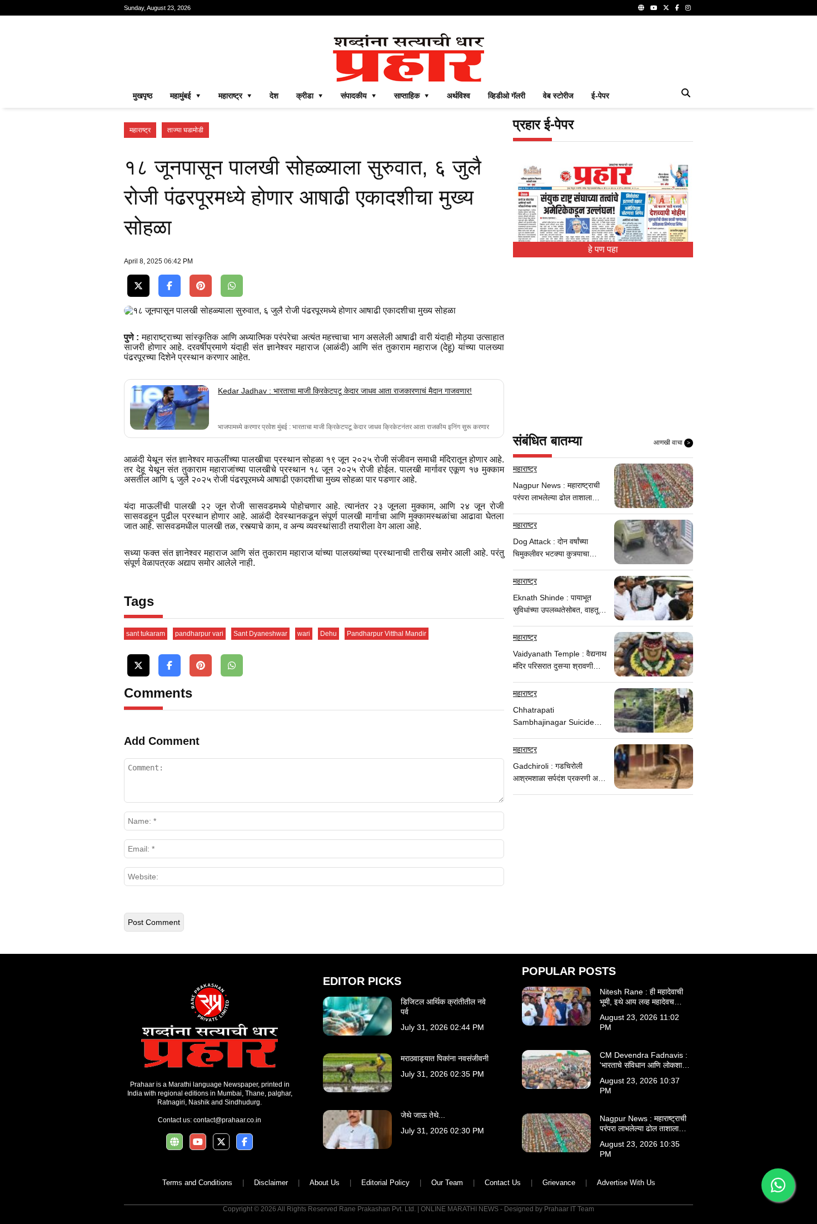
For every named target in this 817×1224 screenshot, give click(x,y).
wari (303, 634)
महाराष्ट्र (140, 130)
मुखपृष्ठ (142, 95)
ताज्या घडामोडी (185, 130)
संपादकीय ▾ (358, 95)
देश (274, 95)
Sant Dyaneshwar (260, 634)
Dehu (328, 634)
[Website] (641, 7)
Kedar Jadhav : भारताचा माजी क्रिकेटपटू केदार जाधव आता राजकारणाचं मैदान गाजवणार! (345, 390)
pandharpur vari (199, 634)
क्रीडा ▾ (309, 95)
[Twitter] (666, 7)
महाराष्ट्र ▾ (235, 95)
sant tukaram (145, 634)
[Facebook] (677, 7)
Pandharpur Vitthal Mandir (386, 634)
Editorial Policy (385, 1182)
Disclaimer (271, 1182)
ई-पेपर (600, 95)
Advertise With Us (626, 1182)
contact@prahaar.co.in (227, 1120)
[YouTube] (653, 7)
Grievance (558, 1182)
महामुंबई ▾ (185, 95)
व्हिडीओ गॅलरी (506, 95)
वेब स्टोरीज (558, 95)
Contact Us (503, 1182)
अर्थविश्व (458, 95)
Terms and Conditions (197, 1182)
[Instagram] (688, 7)
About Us (325, 1182)
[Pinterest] (201, 286)
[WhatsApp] (232, 286)
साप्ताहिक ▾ (411, 95)
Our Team (447, 1182)
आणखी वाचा (672, 442)
